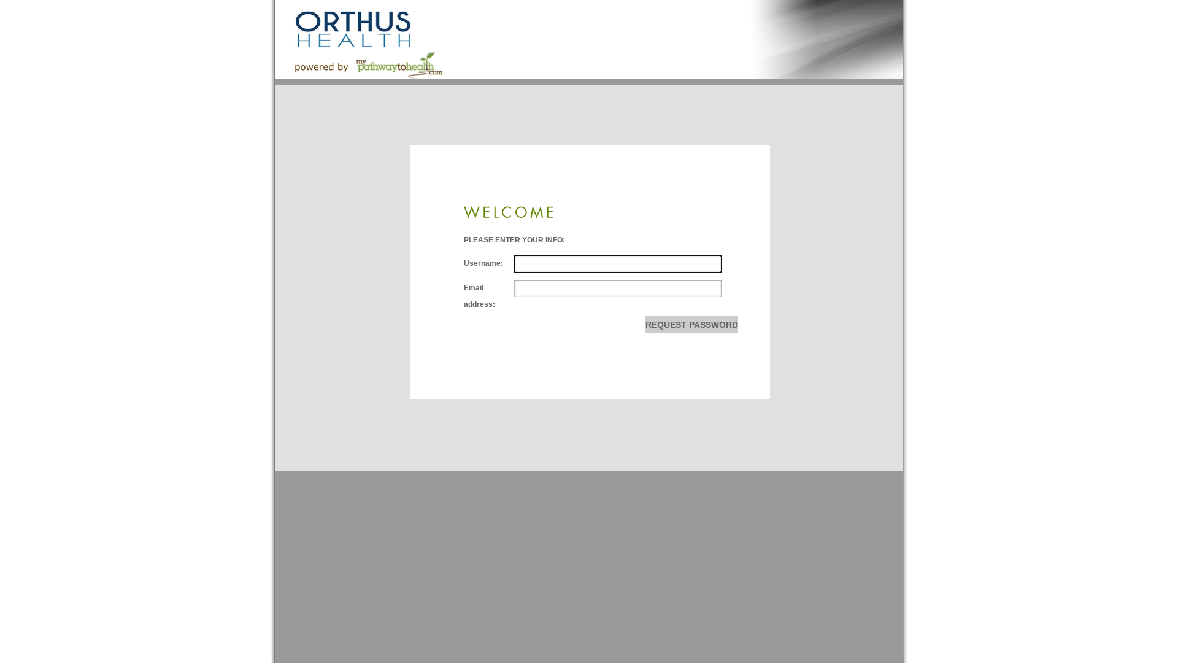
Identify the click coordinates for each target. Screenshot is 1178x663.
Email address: (479, 296)
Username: (483, 263)
